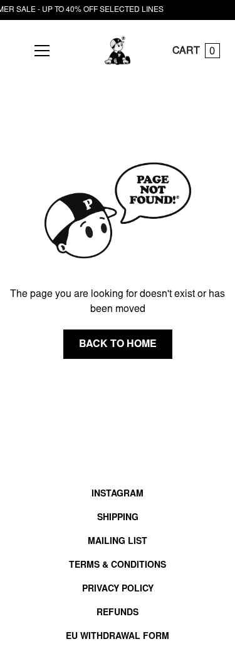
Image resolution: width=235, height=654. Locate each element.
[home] (118, 51)
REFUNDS (117, 613)
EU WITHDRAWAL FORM (117, 637)
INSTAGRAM (117, 494)
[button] (39, 51)
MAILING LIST (117, 542)
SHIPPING (117, 518)
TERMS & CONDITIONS (117, 565)
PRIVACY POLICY (118, 589)
